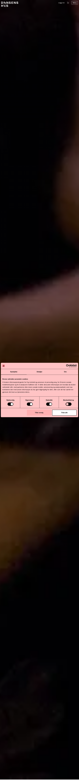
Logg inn (61, 3)
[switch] (30, 404)
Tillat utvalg (39, 412)
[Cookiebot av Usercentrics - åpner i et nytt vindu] (68, 365)
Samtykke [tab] (13, 372)
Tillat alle (64, 412)
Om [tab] (65, 372)
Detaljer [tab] (39, 372)
